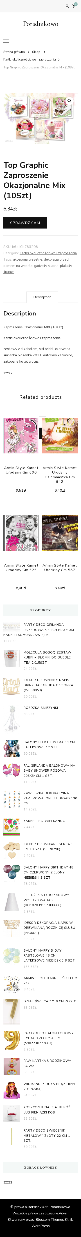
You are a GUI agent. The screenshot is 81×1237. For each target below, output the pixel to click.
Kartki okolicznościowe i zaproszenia (48, 253)
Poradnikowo (40, 23)
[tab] (42, 297)
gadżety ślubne (46, 265)
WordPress (41, 1225)
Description (42, 297)
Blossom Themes (50, 1219)
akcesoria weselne (27, 259)
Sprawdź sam (25, 222)
